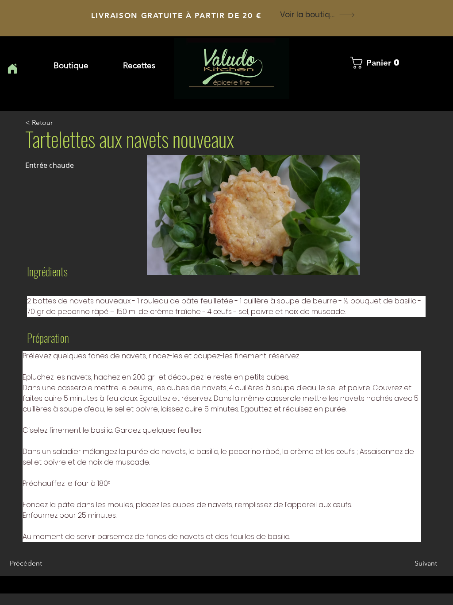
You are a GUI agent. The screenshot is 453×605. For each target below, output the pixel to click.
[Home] (12, 68)
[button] (139, 65)
